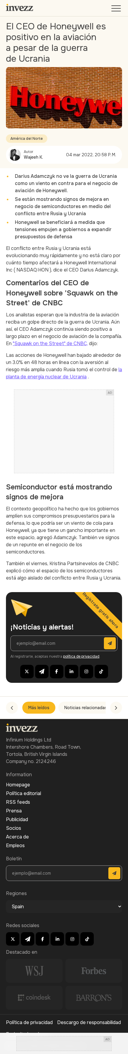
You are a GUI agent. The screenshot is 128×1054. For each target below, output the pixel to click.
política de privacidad (81, 656)
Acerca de (17, 837)
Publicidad (17, 819)
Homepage (18, 785)
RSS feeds (18, 802)
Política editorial (23, 793)
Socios (13, 828)
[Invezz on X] (27, 671)
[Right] (116, 708)
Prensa (14, 811)
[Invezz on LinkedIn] (71, 671)
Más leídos (38, 707)
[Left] (12, 708)
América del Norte (26, 138)
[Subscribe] (110, 643)
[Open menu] (116, 9)
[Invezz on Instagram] (86, 671)
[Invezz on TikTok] (101, 671)
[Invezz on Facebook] (56, 671)
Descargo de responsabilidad (89, 1022)
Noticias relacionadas (85, 707)
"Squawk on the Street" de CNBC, (50, 343)
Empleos (15, 845)
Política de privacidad (29, 1022)
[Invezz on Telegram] (42, 671)
